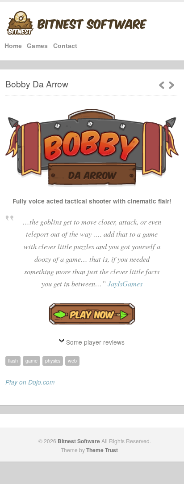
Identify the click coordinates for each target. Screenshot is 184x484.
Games (37, 46)
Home (13, 46)
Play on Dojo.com (29, 382)
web (72, 360)
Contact (65, 46)
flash (13, 360)
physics (52, 360)
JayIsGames (125, 283)
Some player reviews (95, 341)
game (31, 360)
